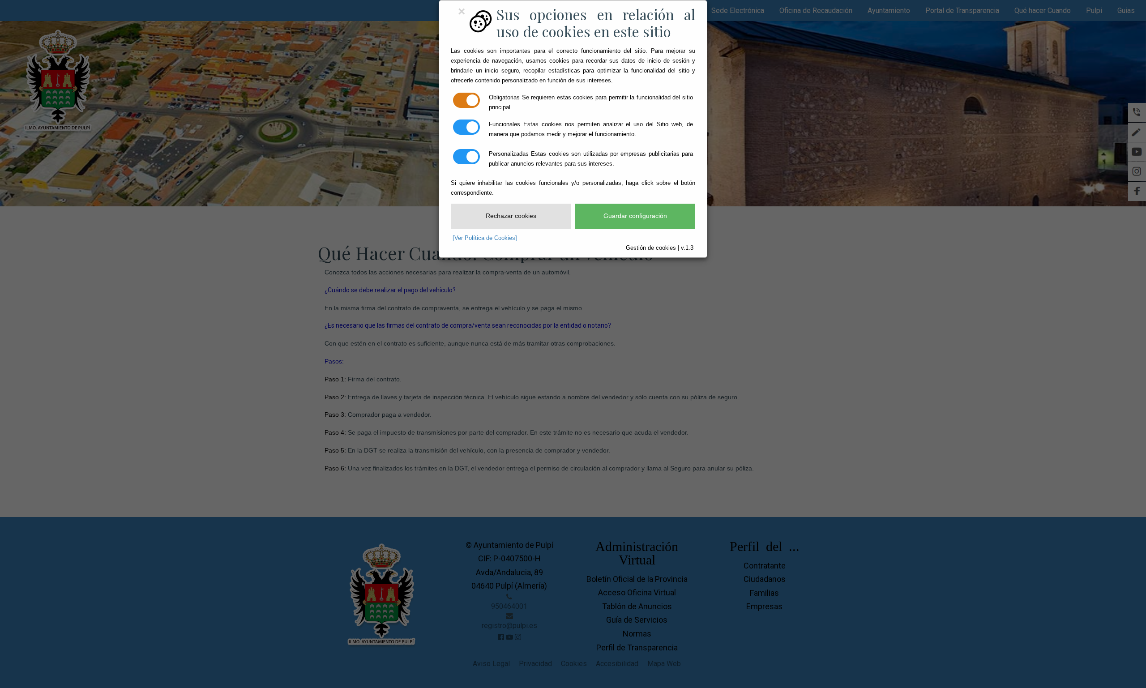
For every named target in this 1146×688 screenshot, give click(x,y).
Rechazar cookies (511, 215)
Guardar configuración (635, 215)
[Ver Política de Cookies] (485, 238)
